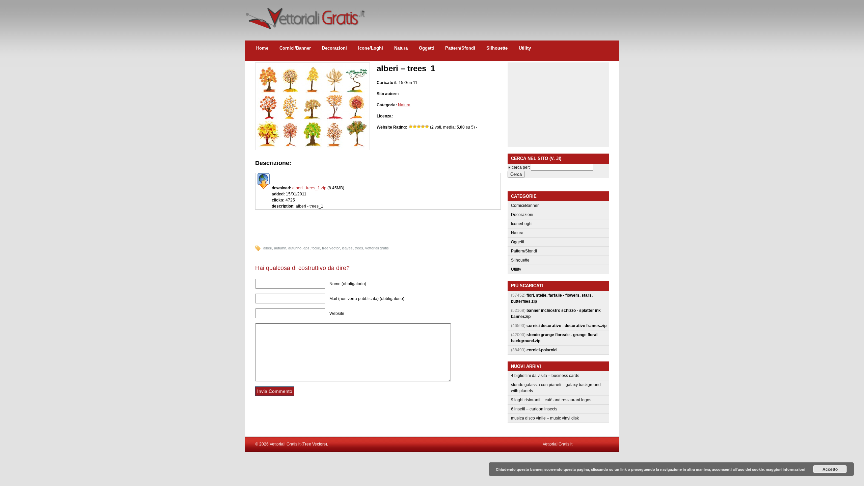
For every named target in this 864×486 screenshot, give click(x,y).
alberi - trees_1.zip (309, 188)
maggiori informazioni (785, 469)
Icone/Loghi (370, 48)
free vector (331, 248)
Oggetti (426, 48)
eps (306, 248)
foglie (316, 248)
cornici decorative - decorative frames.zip (566, 325)
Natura (401, 48)
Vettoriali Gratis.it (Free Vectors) (305, 17)
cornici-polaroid (541, 350)
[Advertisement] (496, 15)
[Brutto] (415, 127)
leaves (347, 248)
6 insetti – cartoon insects (534, 409)
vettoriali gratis (377, 248)
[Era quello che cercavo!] (427, 127)
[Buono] (423, 127)
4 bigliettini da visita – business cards (545, 375)
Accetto (830, 469)
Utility (525, 48)
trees (359, 248)
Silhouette (497, 48)
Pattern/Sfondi (460, 48)
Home (262, 48)
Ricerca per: (519, 167)
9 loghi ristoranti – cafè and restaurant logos (551, 400)
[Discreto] (419, 127)
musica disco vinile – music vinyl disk (545, 418)
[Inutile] (411, 127)
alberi (267, 248)
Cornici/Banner (295, 48)
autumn (280, 248)
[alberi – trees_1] (312, 147)
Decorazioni (334, 48)
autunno (294, 248)
